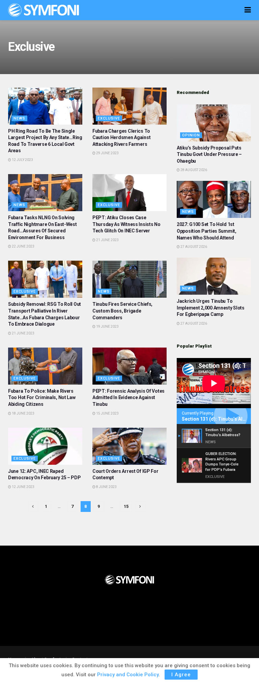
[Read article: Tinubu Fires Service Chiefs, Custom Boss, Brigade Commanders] (129, 279)
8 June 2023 (106, 487)
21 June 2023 (107, 240)
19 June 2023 (107, 326)
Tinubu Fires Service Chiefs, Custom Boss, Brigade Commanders (122, 310)
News (19, 118)
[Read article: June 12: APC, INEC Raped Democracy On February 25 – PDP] (45, 446)
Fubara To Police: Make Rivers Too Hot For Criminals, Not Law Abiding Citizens (42, 397)
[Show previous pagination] (33, 506)
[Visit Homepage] (43, 10)
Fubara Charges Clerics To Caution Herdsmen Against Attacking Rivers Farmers (121, 137)
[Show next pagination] (140, 506)
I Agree (181, 675)
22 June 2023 (22, 246)
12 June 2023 (22, 487)
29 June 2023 (107, 153)
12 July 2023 (22, 160)
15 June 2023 (107, 413)
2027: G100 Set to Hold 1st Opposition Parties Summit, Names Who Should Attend (206, 231)
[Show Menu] (247, 10)
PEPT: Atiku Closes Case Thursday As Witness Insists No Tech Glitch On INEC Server (126, 224)
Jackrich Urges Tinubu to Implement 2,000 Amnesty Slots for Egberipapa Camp (210, 307)
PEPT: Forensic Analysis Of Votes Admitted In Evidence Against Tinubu (128, 397)
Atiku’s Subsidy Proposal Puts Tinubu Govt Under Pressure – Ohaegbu (209, 154)
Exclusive (109, 118)
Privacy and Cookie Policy (128, 675)
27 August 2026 (193, 247)
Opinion (191, 135)
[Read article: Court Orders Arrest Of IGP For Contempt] (129, 446)
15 (126, 506)
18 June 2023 (22, 413)
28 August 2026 (193, 170)
